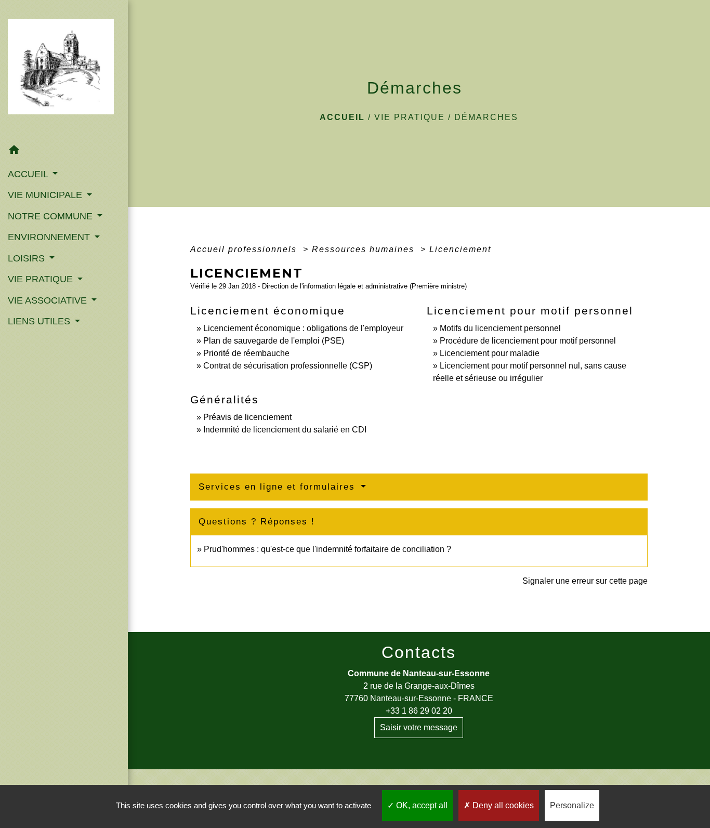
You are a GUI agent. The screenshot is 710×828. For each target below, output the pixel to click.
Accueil (342, 117)
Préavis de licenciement (247, 417)
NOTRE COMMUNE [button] (51, 216)
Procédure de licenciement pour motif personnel (528, 340)
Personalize (572, 805)
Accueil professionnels (245, 249)
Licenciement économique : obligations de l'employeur (303, 328)
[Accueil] (64, 70)
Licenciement (460, 249)
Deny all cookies (502, 805)
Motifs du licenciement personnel (500, 328)
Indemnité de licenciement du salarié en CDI (284, 429)
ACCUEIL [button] (29, 174)
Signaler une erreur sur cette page (585, 580)
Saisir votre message (418, 727)
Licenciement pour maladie (490, 353)
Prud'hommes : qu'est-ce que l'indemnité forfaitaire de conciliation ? (327, 549)
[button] (64, 151)
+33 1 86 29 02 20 (419, 710)
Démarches (486, 117)
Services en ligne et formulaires (279, 487)
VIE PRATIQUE (409, 117)
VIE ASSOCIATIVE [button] (48, 300)
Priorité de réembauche (246, 353)
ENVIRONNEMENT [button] (50, 237)
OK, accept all (421, 805)
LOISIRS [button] (27, 258)
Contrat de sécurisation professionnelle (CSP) (287, 365)
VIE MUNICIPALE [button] (46, 195)
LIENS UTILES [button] (40, 321)
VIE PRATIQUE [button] (41, 279)
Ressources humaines (364, 249)
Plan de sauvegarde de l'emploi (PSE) (273, 340)
